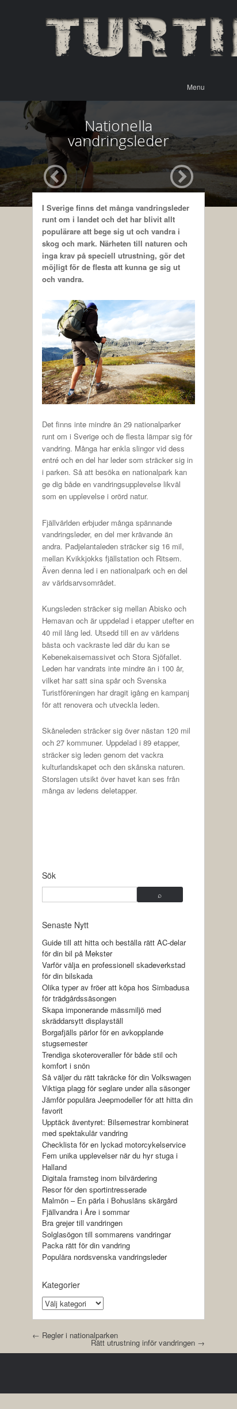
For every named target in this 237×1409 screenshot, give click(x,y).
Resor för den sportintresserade (94, 1189)
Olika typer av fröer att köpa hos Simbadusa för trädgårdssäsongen (115, 993)
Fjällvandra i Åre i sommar (85, 1211)
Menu (196, 87)
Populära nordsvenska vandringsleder (104, 1256)
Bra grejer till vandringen (82, 1222)
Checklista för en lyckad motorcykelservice (114, 1144)
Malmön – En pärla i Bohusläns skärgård (109, 1200)
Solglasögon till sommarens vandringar (106, 1234)
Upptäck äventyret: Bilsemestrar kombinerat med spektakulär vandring (115, 1127)
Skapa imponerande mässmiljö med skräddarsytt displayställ (101, 1015)
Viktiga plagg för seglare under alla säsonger (116, 1088)
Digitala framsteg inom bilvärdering (99, 1177)
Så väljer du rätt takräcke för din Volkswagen (116, 1077)
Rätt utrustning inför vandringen (148, 1342)
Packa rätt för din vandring (86, 1245)
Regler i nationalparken (75, 1335)
